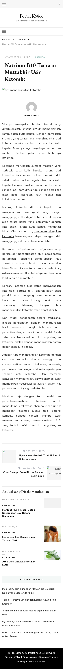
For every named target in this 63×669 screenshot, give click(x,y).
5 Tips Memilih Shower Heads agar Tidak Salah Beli (29, 612)
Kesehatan (40, 57)
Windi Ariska (31, 115)
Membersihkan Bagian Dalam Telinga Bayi (19, 538)
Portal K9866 (31, 16)
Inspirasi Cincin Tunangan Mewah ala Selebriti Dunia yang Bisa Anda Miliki (28, 591)
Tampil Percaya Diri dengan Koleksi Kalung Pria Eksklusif (29, 601)
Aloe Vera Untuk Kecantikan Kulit (18, 563)
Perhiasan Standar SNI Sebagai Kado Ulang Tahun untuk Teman (30, 634)
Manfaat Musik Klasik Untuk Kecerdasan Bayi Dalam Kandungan (18, 513)
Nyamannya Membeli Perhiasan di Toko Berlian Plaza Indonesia (28, 623)
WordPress (39, 661)
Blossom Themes (48, 657)
